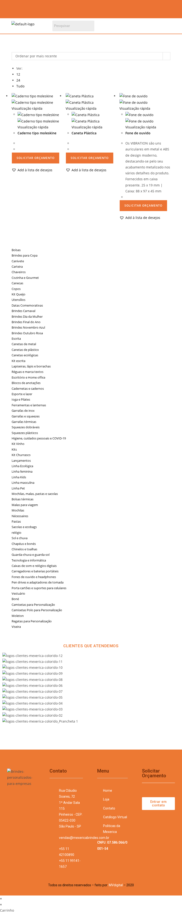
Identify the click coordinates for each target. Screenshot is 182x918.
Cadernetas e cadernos (28, 388)
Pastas (16, 521)
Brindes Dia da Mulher (27, 316)
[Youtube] (20, 803)
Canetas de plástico (25, 350)
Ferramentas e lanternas (29, 405)
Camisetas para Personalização (33, 604)
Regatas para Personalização (32, 621)
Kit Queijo (18, 294)
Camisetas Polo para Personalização (37, 610)
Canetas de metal (24, 344)
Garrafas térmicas (24, 422)
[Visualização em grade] (13, 49)
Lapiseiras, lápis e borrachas (31, 366)
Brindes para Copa (24, 255)
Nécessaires (20, 516)
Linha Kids (19, 477)
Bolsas (16, 250)
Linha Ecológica (22, 466)
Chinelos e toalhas (24, 549)
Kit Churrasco (21, 455)
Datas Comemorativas (27, 305)
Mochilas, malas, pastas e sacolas (35, 494)
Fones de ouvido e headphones (34, 577)
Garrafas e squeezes (26, 416)
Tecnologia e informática (29, 560)
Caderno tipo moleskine (37, 133)
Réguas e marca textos (27, 372)
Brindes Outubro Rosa (27, 333)
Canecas (17, 283)
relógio (16, 532)
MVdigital (116, 885)
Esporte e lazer (22, 394)
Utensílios (18, 300)
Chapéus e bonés (24, 544)
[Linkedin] (146, 8)
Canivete (18, 261)
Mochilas (18, 510)
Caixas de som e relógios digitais (34, 566)
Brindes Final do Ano (26, 322)
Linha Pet (18, 488)
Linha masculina (23, 482)
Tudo (20, 86)
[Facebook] (118, 8)
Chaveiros (19, 272)
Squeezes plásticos (25, 433)
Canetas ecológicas (25, 355)
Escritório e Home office (28, 377)
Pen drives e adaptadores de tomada (38, 582)
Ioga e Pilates (21, 399)
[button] (139, 26)
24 (18, 80)
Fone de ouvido (137, 133)
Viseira (16, 626)
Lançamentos (21, 460)
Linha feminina (22, 471)
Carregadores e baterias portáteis (35, 571)
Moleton (18, 616)
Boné (15, 599)
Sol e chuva (19, 538)
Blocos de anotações (26, 383)
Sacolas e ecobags (24, 527)
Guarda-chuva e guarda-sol (31, 554)
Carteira (17, 266)
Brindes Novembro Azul (28, 327)
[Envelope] (160, 8)
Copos (16, 289)
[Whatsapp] (174, 8)
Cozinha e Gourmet (25, 278)
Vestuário (18, 593)
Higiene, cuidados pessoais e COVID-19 (39, 438)
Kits (14, 449)
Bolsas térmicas (22, 499)
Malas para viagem (25, 505)
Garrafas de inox (23, 410)
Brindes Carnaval (23, 311)
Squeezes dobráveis (26, 427)
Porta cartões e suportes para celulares (39, 588)
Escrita (16, 338)
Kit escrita (18, 361)
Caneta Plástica (84, 133)
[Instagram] (132, 8)
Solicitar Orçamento (36, 158)
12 (18, 74)
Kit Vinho (18, 444)
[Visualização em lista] (15, 49)
